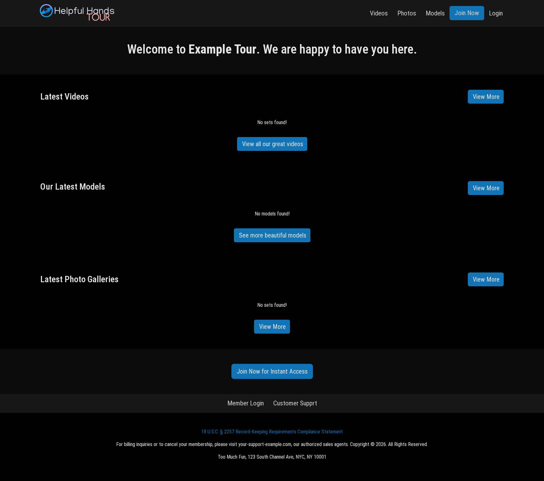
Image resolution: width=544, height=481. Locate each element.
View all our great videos (272, 144)
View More (486, 96)
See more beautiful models (272, 235)
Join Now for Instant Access (272, 371)
